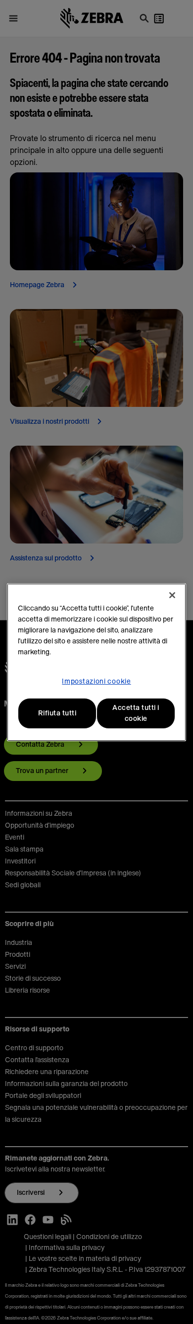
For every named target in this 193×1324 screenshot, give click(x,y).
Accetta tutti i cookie (135, 713)
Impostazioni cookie (96, 681)
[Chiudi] (172, 595)
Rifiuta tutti (57, 713)
